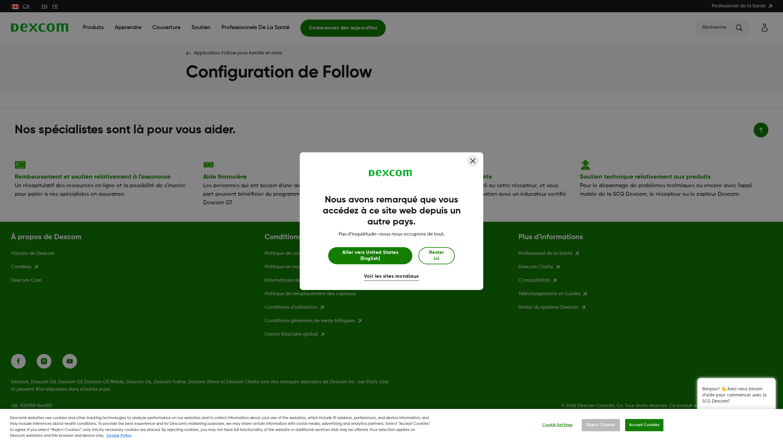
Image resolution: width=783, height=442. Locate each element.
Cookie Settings (557, 425)
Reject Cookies (601, 425)
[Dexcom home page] (390, 173)
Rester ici (436, 255)
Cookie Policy (119, 436)
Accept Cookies (644, 425)
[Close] (472, 160)
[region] (391, 425)
